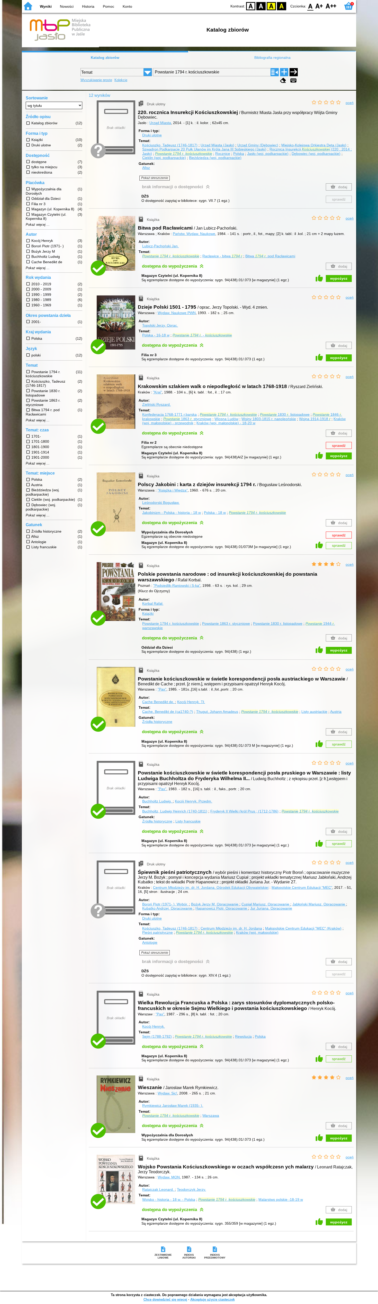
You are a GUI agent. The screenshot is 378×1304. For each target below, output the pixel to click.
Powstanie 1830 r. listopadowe (277, 623)
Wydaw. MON (169, 1177)
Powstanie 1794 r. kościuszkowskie (170, 623)
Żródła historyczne (157, 722)
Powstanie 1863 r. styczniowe (226, 623)
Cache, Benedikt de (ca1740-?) (167, 712)
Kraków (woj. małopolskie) (257, 932)
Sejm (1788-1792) (157, 1036)
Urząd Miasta (160, 123)
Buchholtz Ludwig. (157, 801)
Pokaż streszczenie (154, 177)
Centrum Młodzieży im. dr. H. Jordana (231, 928)
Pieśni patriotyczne (157, 932)
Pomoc (108, 6)
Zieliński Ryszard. (156, 404)
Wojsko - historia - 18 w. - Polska (168, 1199)
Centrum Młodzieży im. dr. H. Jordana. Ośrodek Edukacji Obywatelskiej (210, 887)
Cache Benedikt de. (158, 702)
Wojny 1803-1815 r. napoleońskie (268, 419)
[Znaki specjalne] (293, 80)
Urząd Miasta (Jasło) (217, 145)
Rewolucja (243, 1036)
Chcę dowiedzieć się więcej (165, 1299)
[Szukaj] (294, 72)
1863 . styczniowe (187, 419)
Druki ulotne (152, 135)
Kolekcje (120, 80)
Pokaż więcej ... (38, 224)
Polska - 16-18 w (155, 335)
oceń (350, 103)
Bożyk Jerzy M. (214, 904)
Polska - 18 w (215, 513)
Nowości (67, 6)
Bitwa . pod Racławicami (270, 256)
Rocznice (222, 154)
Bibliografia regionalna (272, 57)
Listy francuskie (188, 821)
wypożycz (338, 278)
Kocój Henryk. (191, 702)
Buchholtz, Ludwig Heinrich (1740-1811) (174, 811)
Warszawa (210, 1115)
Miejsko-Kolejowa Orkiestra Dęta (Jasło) (313, 145)
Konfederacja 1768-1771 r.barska (169, 414)
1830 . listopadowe (285, 414)
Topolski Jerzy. (160, 325)
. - (202, 335)
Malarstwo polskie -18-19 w (280, 1199)
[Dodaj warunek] (284, 72)
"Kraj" (157, 392)
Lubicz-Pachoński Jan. (160, 246)
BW (261, 6)
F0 (310, 6)
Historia (88, 6)
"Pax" (162, 689)
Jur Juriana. (271, 908)
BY (281, 6)
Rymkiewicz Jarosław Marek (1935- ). (172, 1105)
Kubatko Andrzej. (167, 908)
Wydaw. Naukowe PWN (177, 313)
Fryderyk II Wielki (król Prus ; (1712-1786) (244, 811)
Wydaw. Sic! (167, 1093)
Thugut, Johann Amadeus (217, 712)
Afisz (146, 168)
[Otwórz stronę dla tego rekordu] (117, 247)
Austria (335, 712)
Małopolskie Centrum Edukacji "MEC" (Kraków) (303, 928)
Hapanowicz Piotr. (221, 908)
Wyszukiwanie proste (96, 80)
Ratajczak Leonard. (158, 1189)
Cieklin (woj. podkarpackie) (164, 158)
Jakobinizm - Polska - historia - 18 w (171, 513)
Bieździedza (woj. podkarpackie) (215, 158)
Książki (148, 613)
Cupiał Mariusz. (265, 904)
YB (271, 6)
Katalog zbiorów (105, 57)
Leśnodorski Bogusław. (160, 502)
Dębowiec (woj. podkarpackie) (316, 154)
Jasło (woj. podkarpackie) (268, 154)
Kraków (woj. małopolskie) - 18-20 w (225, 423)
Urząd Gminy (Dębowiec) (257, 145)
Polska (238, 154)
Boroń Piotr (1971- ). (165, 904)
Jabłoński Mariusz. (318, 904)
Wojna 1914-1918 (314, 419)
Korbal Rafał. (152, 603)
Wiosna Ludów (226, 419)
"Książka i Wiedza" (173, 490)
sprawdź (339, 199)
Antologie (149, 942)
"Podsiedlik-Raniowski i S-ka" (176, 585)
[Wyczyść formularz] (283, 80)
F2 (331, 6)
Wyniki (46, 6)
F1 (319, 6)
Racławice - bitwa (222, 256)
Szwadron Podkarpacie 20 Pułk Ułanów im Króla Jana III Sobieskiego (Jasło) (204, 149)
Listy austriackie (314, 712)
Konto (127, 6)
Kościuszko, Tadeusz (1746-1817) (169, 145)
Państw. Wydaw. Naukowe (194, 234)
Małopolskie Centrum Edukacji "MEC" (302, 887)
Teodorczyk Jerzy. (191, 1189)
